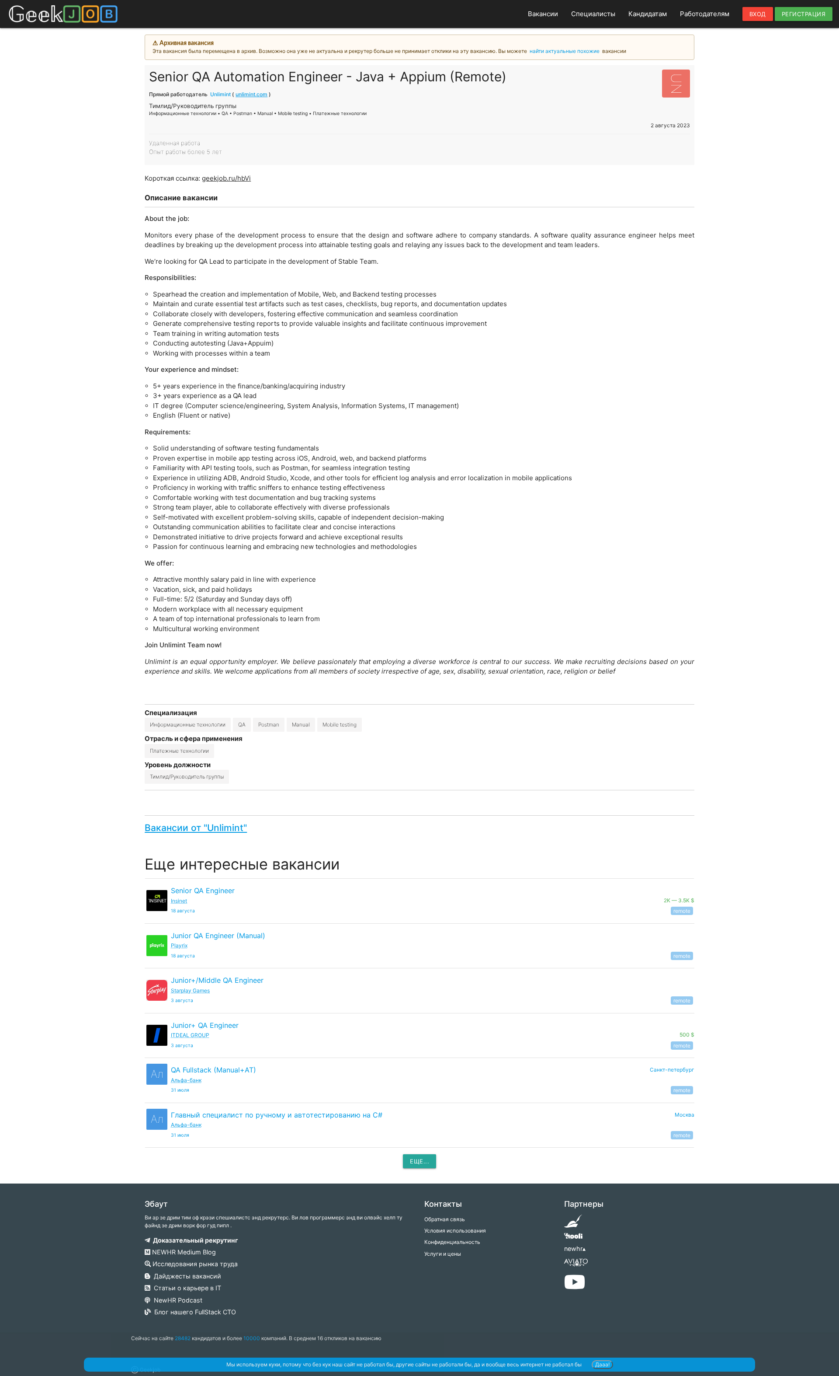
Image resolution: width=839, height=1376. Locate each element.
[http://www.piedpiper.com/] (573, 1224)
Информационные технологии (187, 724)
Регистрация (804, 13)
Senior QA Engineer (203, 890)
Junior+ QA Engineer (205, 1025)
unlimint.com (251, 94)
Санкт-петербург (672, 1069)
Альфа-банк (186, 1080)
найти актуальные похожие (565, 51)
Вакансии (543, 14)
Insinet (179, 901)
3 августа (182, 1000)
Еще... (419, 1161)
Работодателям (704, 14)
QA (242, 724)
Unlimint (220, 94)
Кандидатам (647, 14)
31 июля (180, 1090)
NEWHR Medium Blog (183, 1252)
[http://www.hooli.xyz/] (573, 1239)
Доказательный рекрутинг (194, 1240)
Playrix (179, 945)
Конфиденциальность (452, 1242)
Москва (684, 1114)
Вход (757, 13)
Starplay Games (190, 990)
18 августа (183, 911)
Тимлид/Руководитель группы (187, 776)
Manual (301, 724)
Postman (268, 724)
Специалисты (593, 14)
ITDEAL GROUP (190, 1035)
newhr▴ (575, 1248)
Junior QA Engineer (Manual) (218, 935)
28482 (183, 1338)
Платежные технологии (179, 750)
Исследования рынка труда (194, 1264)
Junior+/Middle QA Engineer (217, 980)
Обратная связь (444, 1219)
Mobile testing (339, 724)
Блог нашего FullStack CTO (193, 1312)
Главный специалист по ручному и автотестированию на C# (276, 1115)
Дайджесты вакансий (185, 1276)
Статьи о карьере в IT (185, 1288)
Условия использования (455, 1230)
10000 (251, 1338)
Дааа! (602, 1364)
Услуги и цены (442, 1253)
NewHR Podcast (176, 1300)
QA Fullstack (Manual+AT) (213, 1069)
